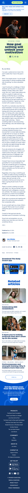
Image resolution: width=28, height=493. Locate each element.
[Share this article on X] (13, 57)
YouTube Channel (14, 427)
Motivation (11, 41)
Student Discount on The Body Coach (14, 424)
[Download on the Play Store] (14, 270)
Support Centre (14, 452)
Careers (14, 455)
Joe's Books (14, 431)
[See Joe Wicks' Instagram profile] (18, 474)
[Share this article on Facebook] (10, 57)
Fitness (18, 41)
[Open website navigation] (24, 2)
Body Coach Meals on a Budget (14, 415)
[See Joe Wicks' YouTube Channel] (15, 474)
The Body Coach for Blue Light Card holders (14, 420)
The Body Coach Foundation (14, 413)
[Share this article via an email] (15, 56)
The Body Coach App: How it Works (14, 422)
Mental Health (19, 362)
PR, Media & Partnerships (14, 457)
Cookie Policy (14, 485)
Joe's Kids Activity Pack (14, 418)
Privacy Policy (14, 482)
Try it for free (17, 2)
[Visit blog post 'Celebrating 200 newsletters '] (14, 295)
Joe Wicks (14, 446)
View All (14, 377)
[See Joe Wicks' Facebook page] (10, 474)
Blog (14, 438)
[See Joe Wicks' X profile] (12, 474)
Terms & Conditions (14, 480)
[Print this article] (17, 57)
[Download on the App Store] (14, 267)
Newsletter (14, 440)
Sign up (6, 14)
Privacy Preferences (14, 488)
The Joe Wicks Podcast (14, 429)
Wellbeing (11, 362)
